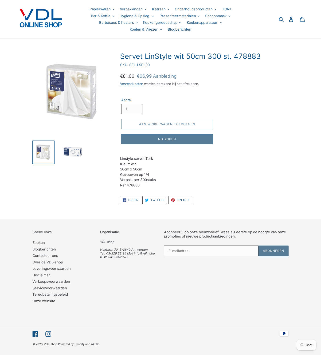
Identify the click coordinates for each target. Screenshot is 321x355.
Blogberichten (44, 249)
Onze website (43, 301)
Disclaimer (41, 275)
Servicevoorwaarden (49, 288)
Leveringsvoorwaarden (51, 268)
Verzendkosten (131, 84)
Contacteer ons (45, 255)
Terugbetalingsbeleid (50, 294)
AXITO (95, 344)
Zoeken (38, 242)
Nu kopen (167, 139)
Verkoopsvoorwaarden (51, 281)
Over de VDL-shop (47, 262)
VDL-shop (50, 344)
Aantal (126, 100)
